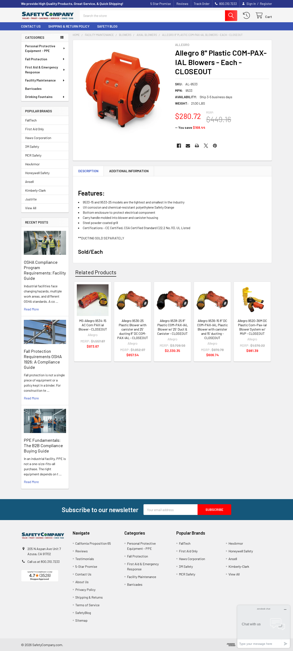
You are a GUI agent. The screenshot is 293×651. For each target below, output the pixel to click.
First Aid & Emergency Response (41, 69)
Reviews (182, 4)
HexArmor (32, 164)
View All (30, 208)
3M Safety (32, 146)
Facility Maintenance (40, 80)
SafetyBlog (83, 613)
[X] (206, 146)
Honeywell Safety (37, 173)
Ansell (29, 181)
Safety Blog (107, 26)
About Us (82, 582)
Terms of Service (87, 605)
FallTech (31, 120)
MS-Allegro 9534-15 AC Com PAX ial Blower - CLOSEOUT (93, 325)
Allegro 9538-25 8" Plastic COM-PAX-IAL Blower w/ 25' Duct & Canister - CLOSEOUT (172, 327)
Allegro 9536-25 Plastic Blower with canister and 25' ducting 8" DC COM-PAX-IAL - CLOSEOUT (132, 329)
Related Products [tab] (95, 272)
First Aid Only (34, 129)
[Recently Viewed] (247, 15)
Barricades (33, 88)
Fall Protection (36, 59)
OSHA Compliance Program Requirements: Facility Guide (45, 270)
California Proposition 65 (93, 543)
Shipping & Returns (89, 597)
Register (266, 4)
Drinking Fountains (39, 97)
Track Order (202, 4)
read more (31, 309)
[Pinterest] (215, 146)
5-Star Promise (86, 566)
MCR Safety (33, 155)
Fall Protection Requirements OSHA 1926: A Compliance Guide (43, 359)
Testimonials (84, 559)
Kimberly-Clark (35, 190)
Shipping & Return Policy (68, 26)
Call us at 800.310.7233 (43, 561)
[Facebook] (179, 146)
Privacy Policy (85, 589)
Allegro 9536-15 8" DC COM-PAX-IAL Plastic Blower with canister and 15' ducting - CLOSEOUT (212, 329)
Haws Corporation (38, 138)
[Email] (188, 146)
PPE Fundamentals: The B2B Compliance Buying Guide (43, 445)
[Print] (197, 146)
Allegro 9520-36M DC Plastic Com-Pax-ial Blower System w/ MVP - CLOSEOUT (252, 327)
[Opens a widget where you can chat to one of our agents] (263, 627)
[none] (123, 90)
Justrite (31, 199)
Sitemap (81, 620)
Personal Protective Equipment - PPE (40, 48)
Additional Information (129, 171)
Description (88, 171)
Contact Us (31, 26)
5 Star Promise (160, 4)
